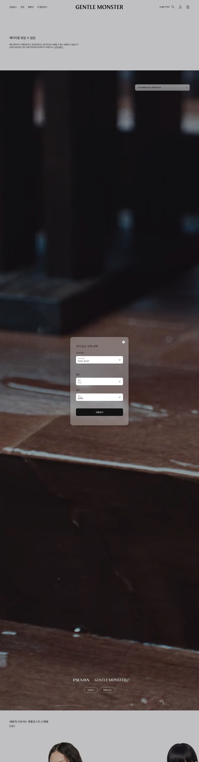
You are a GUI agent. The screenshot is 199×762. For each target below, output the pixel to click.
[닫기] (123, 342)
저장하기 (99, 412)
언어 (79, 396)
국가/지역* (81, 358)
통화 (79, 380)
